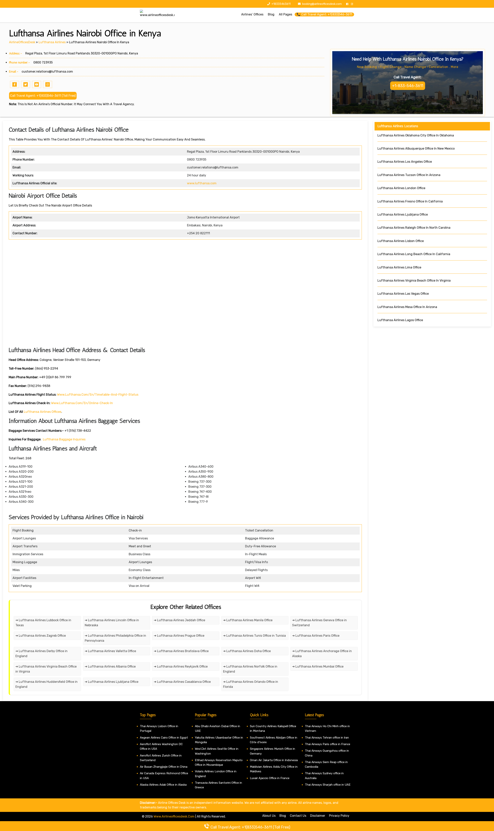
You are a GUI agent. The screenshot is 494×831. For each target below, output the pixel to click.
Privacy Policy (339, 815)
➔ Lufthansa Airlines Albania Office (110, 666)
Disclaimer (317, 815)
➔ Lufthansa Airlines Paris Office (315, 635)
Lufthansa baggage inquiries (64, 439)
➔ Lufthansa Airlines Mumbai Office (317, 666)
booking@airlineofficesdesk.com (322, 4)
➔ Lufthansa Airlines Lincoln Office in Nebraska (112, 622)
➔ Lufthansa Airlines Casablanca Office (182, 682)
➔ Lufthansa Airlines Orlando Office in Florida (250, 684)
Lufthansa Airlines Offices (42, 412)
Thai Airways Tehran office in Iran (327, 737)
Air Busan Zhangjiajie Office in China (163, 766)
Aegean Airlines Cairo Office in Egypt (164, 737)
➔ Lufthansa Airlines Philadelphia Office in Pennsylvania (115, 638)
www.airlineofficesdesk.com (174, 816)
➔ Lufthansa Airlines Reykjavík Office (181, 666)
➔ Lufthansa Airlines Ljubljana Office (111, 682)
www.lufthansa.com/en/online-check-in (82, 403)
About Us (269, 815)
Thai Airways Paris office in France (327, 744)
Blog (282, 815)
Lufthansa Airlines (52, 42)
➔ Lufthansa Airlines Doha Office (247, 651)
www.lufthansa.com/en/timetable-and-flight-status (97, 394)
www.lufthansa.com (202, 183)
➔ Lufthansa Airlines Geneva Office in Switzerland (319, 622)
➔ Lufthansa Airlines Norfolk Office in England (250, 669)
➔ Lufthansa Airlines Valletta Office (110, 651)
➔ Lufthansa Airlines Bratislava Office (181, 651)
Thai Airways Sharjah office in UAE (327, 784)
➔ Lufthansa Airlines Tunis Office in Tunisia (254, 635)
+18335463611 (281, 4)
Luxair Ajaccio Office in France (269, 778)
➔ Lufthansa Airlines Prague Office (179, 635)
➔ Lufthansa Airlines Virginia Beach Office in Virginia (46, 669)
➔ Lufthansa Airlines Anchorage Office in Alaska (322, 653)
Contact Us (298, 815)
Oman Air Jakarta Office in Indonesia (274, 760)
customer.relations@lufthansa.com (47, 71)
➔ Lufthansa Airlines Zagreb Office (40, 635)
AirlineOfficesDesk (22, 42)
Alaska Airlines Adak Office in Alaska (163, 784)
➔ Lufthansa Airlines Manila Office (247, 620)
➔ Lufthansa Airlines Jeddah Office (179, 620)
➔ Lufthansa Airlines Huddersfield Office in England (46, 684)
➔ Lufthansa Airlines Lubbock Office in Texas (43, 622)
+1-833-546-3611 (407, 85)
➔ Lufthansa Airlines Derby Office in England (41, 653)
